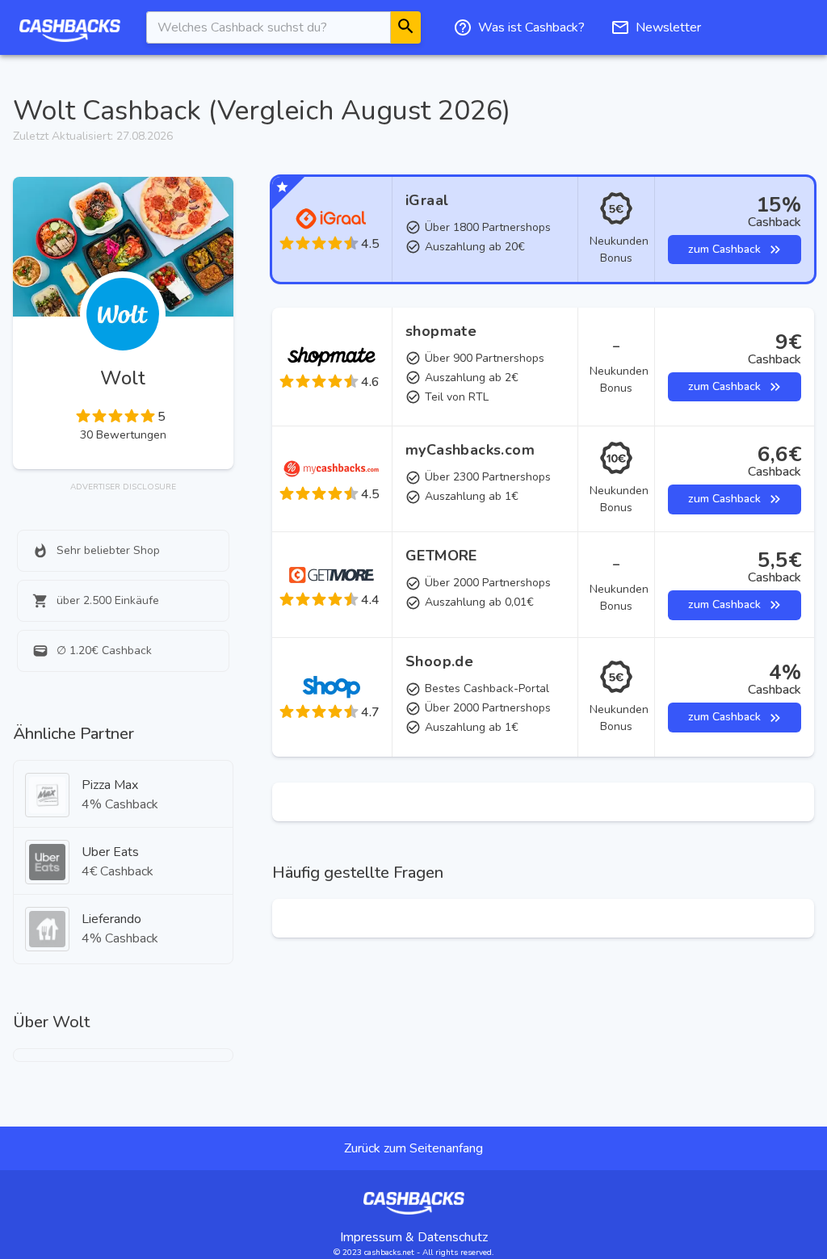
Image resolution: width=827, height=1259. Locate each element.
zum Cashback (724, 249)
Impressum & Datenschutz (414, 1237)
